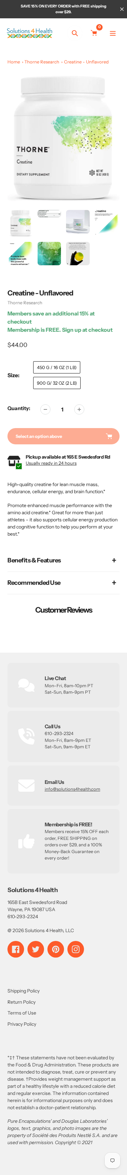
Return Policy (21, 1002)
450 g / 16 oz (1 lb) (57, 367)
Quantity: (18, 408)
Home (13, 61)
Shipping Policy (23, 991)
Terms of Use (21, 1013)
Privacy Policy (21, 1024)
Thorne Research (41, 61)
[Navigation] (112, 33)
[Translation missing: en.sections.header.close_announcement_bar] (122, 9)
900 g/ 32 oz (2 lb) (57, 383)
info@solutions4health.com (72, 789)
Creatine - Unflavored (86, 61)
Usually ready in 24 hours (51, 463)
